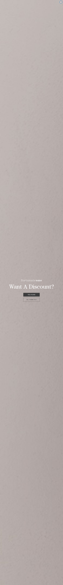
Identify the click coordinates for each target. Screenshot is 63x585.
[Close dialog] (60, 2)
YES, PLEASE (31, 294)
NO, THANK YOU (32, 299)
